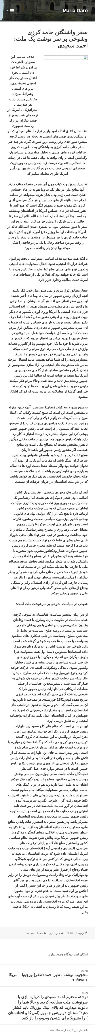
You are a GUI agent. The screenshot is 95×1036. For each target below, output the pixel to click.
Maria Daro (75, 10)
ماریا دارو (55, 933)
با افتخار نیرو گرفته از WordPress (69, 1030)
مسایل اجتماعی (34, 933)
